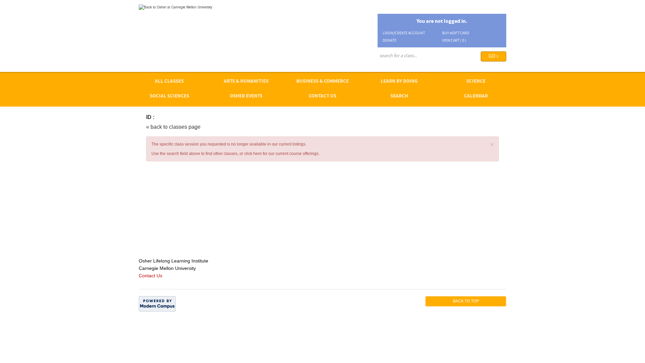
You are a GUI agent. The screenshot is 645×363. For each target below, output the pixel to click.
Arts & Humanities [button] (246, 81)
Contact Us (322, 96)
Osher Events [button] (246, 96)
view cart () (454, 41)
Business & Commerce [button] (322, 81)
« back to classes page (173, 127)
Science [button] (475, 81)
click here (253, 153)
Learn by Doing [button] (399, 81)
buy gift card (455, 33)
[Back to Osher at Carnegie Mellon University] (175, 6)
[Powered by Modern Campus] (157, 303)
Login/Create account (404, 33)
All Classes (169, 81)
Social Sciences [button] (169, 96)
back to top (466, 301)
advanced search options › (400, 65)
